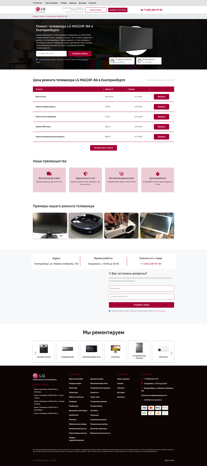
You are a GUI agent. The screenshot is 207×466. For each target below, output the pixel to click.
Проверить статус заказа (117, 10)
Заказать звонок (95, 10)
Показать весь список (103, 148)
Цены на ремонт (51, 3)
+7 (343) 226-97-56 (150, 263)
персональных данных (159, 311)
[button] (35, 353)
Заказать (161, 97)
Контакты (92, 3)
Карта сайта (169, 460)
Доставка (82, 3)
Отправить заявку (80, 53)
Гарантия (72, 3)
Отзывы (64, 3)
